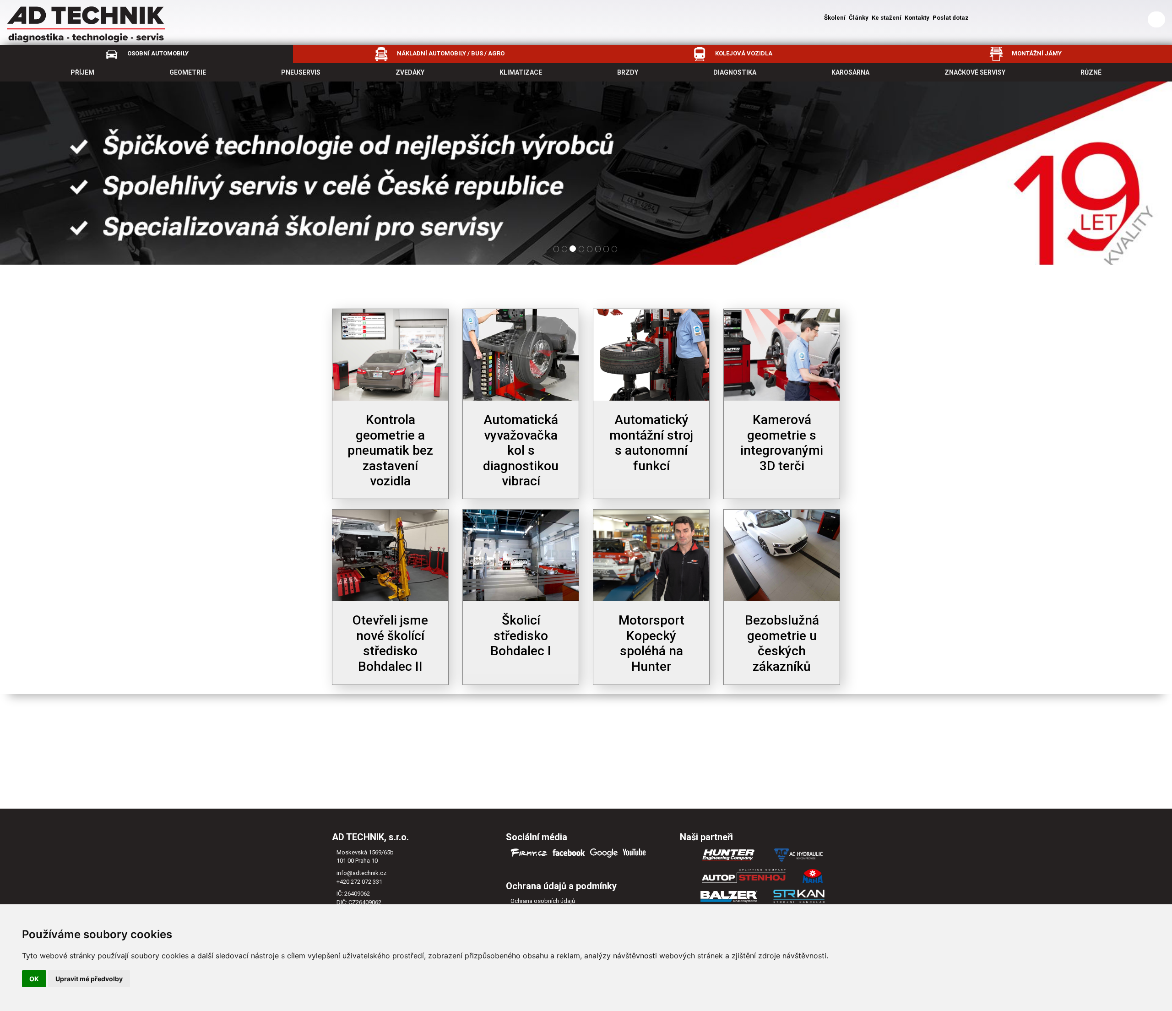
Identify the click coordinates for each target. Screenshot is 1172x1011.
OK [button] (34, 979)
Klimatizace (520, 72)
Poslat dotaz (951, 17)
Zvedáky (410, 72)
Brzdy (627, 72)
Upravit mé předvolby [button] (89, 979)
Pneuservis (300, 72)
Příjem (82, 72)
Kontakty (917, 17)
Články (858, 17)
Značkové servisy (974, 72)
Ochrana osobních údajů (542, 900)
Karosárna (850, 72)
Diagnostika (734, 72)
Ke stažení (886, 17)
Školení (835, 17)
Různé (1090, 72)
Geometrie (187, 72)
